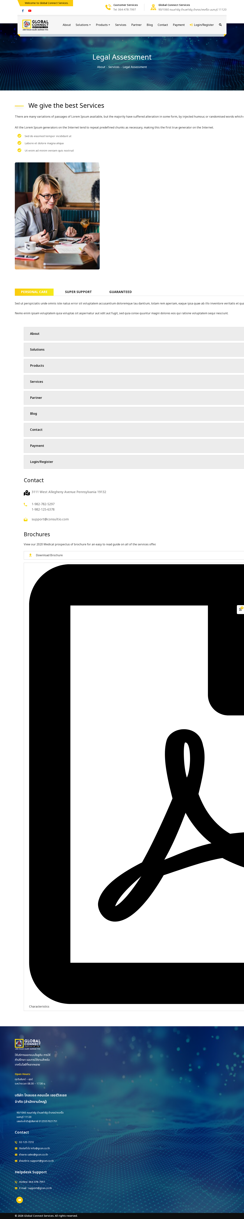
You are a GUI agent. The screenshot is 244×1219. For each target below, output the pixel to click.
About (101, 67)
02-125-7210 (26, 1142)
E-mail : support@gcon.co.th (35, 1188)
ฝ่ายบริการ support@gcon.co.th (36, 1161)
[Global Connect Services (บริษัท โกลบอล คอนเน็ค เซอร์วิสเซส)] (35, 25)
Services (113, 67)
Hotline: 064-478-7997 (32, 1182)
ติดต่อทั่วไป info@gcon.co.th (34, 1148)
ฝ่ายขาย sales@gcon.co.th (33, 1155)
